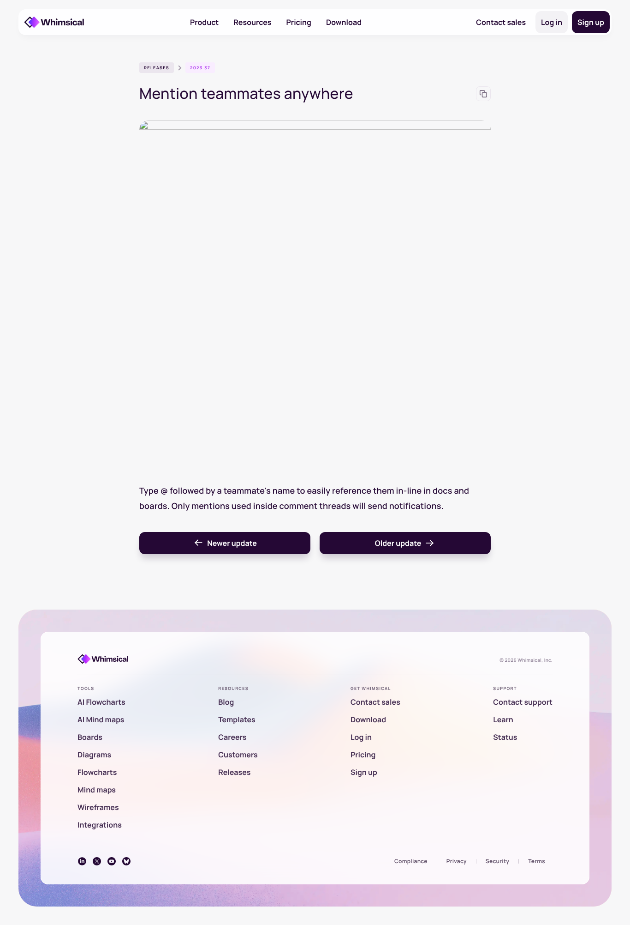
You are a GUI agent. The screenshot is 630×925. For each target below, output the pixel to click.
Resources (252, 22)
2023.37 (200, 68)
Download (344, 22)
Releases (156, 68)
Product (204, 22)
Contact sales (501, 22)
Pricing (298, 22)
